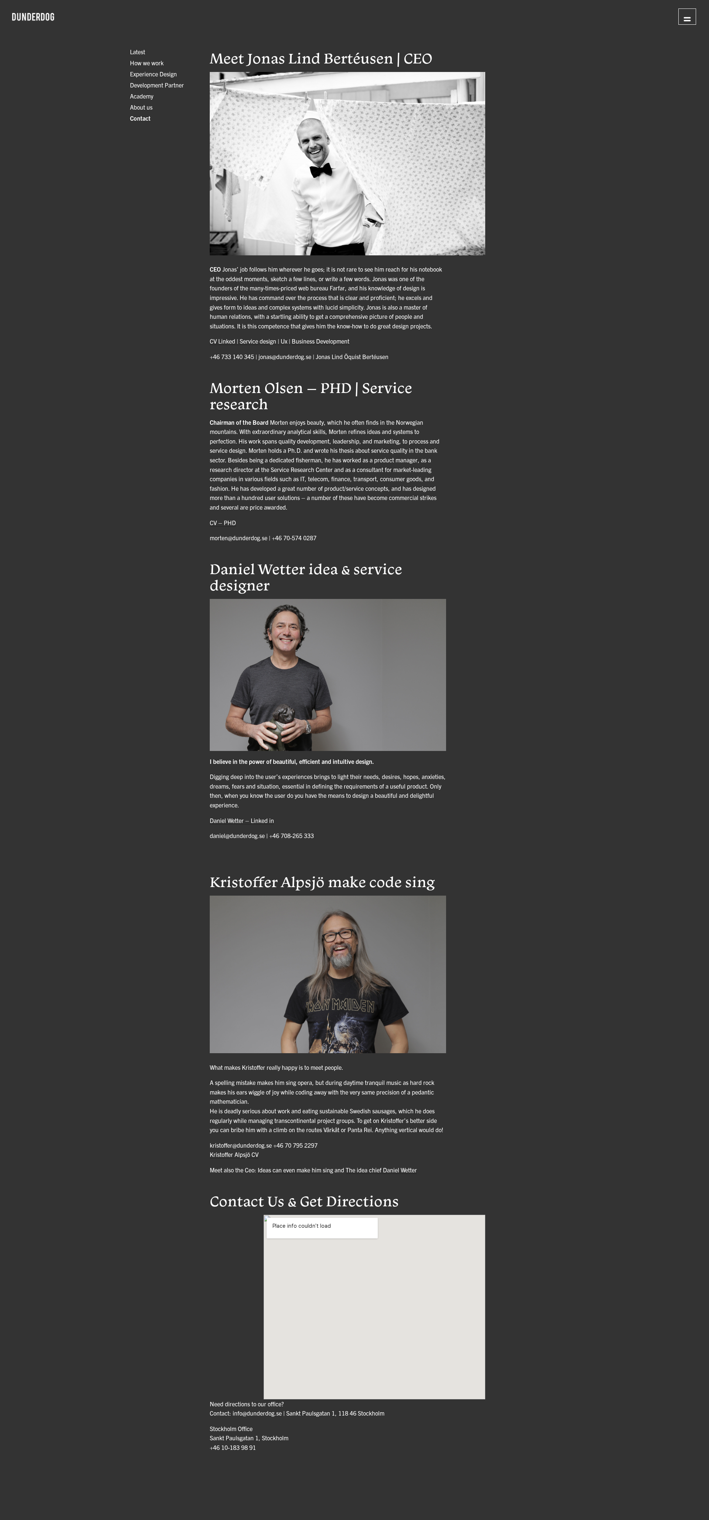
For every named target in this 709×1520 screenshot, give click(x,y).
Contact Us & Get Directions (304, 1200)
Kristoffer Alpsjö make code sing (322, 881)
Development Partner (157, 85)
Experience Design (153, 73)
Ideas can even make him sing (295, 1169)
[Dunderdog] (33, 17)
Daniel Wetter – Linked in (242, 820)
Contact (140, 118)
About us (141, 107)
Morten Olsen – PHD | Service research (311, 395)
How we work (147, 62)
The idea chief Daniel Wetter (381, 1169)
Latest (137, 51)
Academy (141, 96)
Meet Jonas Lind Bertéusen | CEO (321, 58)
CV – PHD (223, 522)
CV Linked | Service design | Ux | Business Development (279, 341)
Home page (641, 16)
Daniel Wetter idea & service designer (306, 576)
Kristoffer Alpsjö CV (234, 1154)
